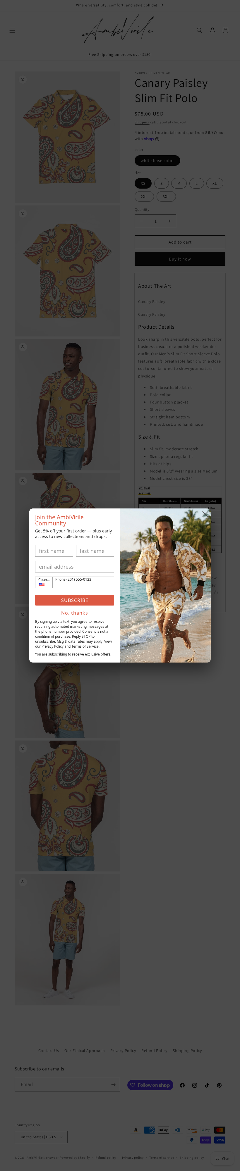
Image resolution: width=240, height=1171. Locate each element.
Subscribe (74, 600)
